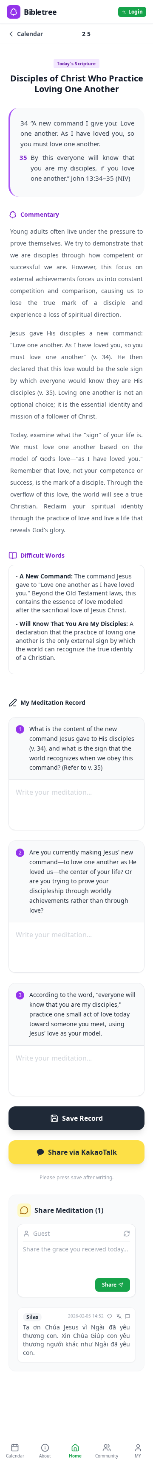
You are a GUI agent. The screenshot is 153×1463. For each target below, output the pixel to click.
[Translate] (119, 1316)
